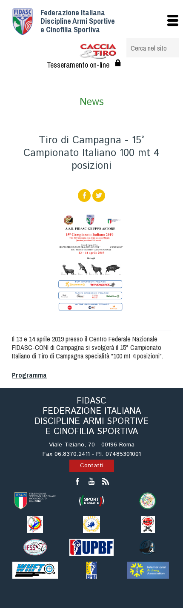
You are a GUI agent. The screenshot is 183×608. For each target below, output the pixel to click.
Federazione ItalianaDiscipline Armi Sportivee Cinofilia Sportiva (77, 21)
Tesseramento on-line (78, 65)
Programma (29, 375)
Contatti (91, 465)
